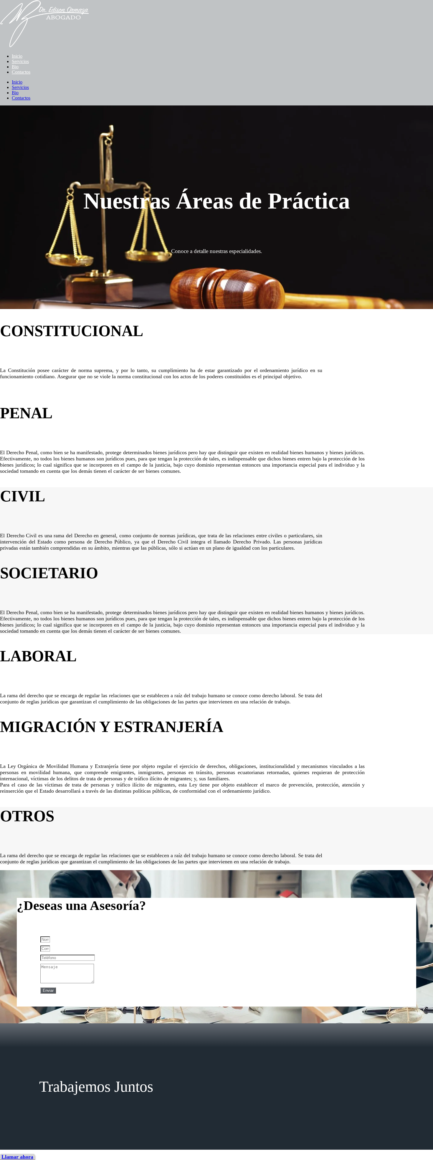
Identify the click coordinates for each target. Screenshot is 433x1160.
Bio (15, 66)
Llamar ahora (17, 1157)
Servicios (20, 61)
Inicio (17, 56)
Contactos (21, 72)
